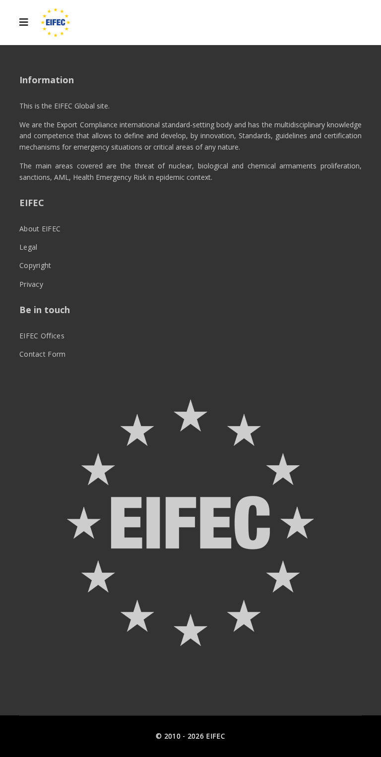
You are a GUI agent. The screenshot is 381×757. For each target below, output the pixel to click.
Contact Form (42, 354)
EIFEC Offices (41, 335)
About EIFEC (40, 228)
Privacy (31, 284)
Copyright (35, 265)
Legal (28, 247)
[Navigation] (23, 22)
